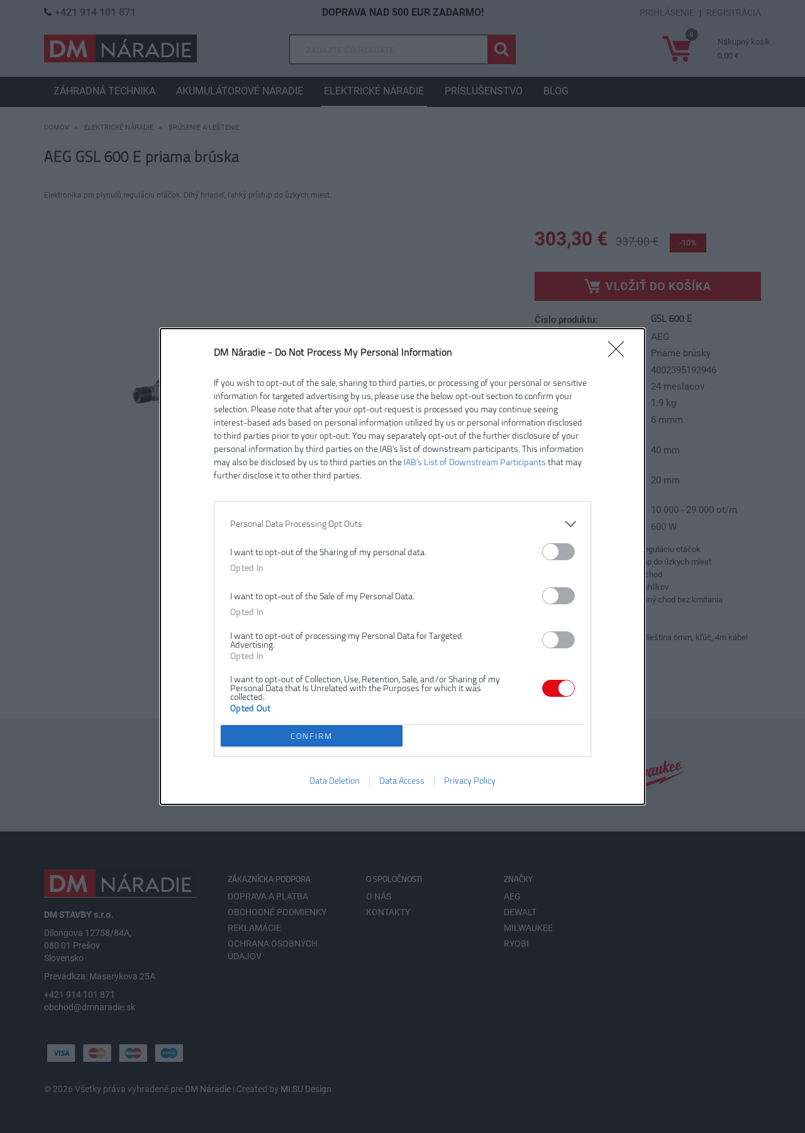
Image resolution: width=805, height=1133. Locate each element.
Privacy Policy (470, 780)
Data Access (402, 780)
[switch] (558, 551)
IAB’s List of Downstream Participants (475, 462)
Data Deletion (334, 780)
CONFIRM (312, 736)
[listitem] (402, 524)
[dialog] (402, 566)
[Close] (620, 353)
